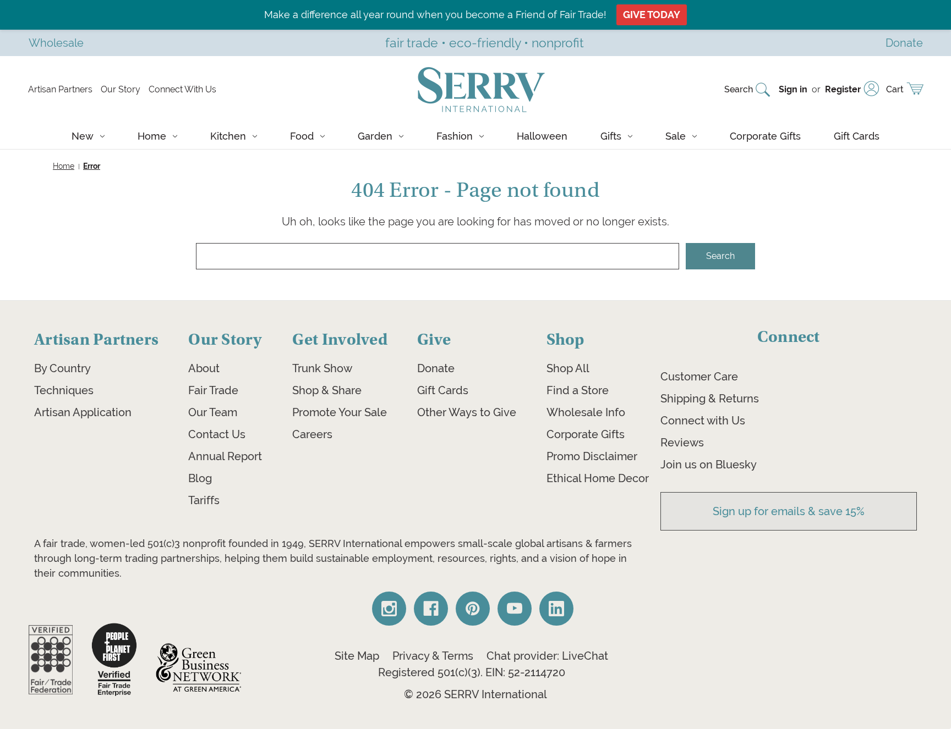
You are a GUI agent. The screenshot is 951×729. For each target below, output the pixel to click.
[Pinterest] (473, 609)
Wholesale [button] (56, 42)
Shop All (567, 368)
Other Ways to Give (466, 412)
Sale (675, 136)
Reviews (682, 442)
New (83, 136)
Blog (200, 478)
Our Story (120, 89)
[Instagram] (389, 609)
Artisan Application (83, 412)
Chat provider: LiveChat (547, 655)
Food (302, 136)
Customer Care (699, 376)
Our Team (212, 412)
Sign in (793, 89)
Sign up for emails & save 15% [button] (789, 511)
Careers (312, 434)
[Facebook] (431, 609)
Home (152, 136)
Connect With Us (182, 89)
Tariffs (204, 500)
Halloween (542, 136)
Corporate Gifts (765, 136)
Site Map (357, 655)
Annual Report (225, 456)
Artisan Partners (60, 89)
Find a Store (577, 390)
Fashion (454, 136)
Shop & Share (327, 390)
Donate (436, 368)
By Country (62, 368)
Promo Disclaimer (591, 456)
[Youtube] (515, 609)
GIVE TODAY (651, 14)
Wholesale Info (585, 412)
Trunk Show (322, 368)
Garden (375, 136)
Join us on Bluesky (708, 464)
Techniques (64, 390)
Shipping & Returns (709, 398)
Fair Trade (213, 390)
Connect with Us (702, 420)
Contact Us (216, 434)
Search (738, 89)
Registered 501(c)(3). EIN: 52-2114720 (471, 672)
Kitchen (228, 136)
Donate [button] (904, 42)
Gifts (610, 136)
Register (843, 89)
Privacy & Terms (432, 655)
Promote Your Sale (339, 412)
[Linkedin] (556, 609)
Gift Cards (856, 136)
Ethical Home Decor (597, 478)
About (204, 368)
